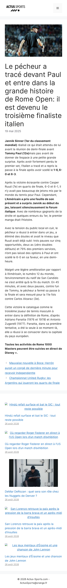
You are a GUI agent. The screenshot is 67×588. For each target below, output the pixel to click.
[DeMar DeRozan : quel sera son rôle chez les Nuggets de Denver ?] (33, 484)
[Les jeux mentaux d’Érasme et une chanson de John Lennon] (33, 549)
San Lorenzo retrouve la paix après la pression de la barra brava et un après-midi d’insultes (33, 528)
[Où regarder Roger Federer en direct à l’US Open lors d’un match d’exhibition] (33, 437)
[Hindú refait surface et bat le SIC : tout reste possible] (33, 408)
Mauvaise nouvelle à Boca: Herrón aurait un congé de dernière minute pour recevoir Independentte (31, 368)
